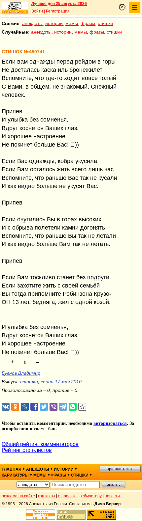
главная (11, 469)
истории (54, 23)
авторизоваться (110, 423)
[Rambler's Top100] (40, 514)
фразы (88, 23)
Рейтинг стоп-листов (27, 450)
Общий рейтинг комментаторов (40, 444)
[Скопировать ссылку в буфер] (82, 407)
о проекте (67, 496)
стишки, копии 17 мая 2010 (51, 381)
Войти (37, 11)
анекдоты (32, 23)
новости (112, 496)
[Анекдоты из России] (15, 8)
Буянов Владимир (21, 373)
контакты (46, 496)
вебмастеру (91, 496)
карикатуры (15, 475)
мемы (71, 23)
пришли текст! (120, 469)
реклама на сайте (18, 496)
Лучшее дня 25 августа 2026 (59, 3)
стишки (105, 23)
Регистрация (58, 11)
